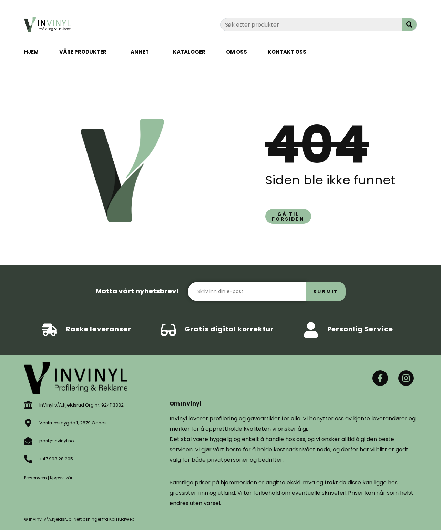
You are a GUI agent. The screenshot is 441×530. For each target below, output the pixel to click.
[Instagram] (406, 378)
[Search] (409, 24)
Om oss (236, 52)
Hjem (31, 52)
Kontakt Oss (287, 52)
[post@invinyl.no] (28, 441)
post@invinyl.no (56, 441)
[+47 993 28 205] (28, 459)
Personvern (35, 478)
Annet (140, 52)
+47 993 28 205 (56, 459)
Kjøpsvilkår (61, 478)
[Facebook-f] (380, 378)
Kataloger (189, 52)
